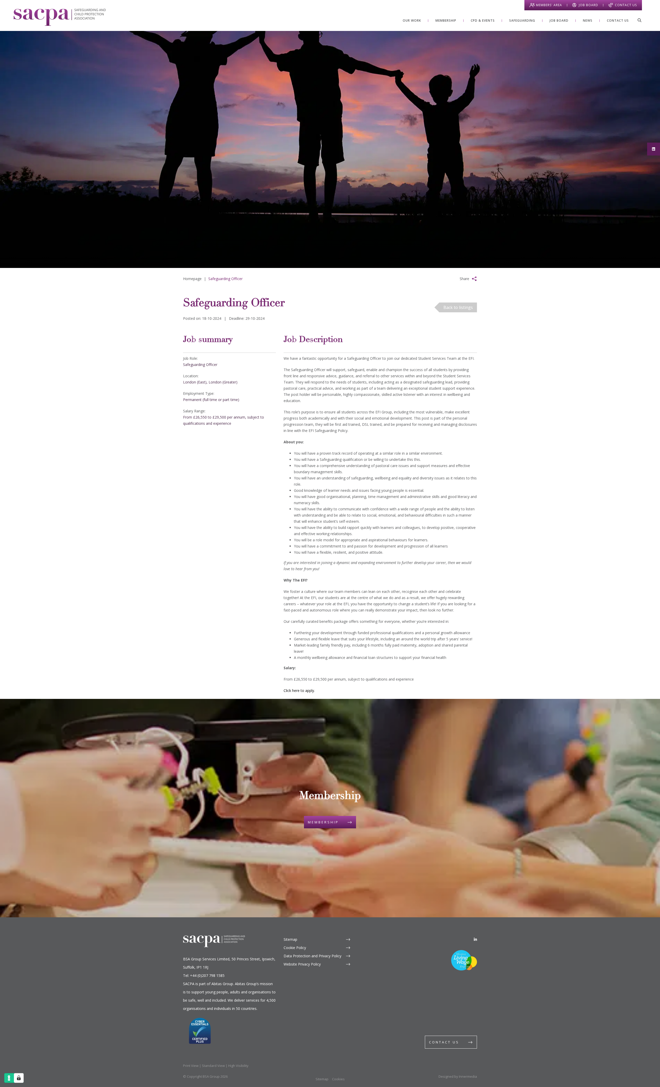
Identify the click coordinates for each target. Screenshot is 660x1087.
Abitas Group (222, 983)
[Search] (639, 20)
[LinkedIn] (475, 939)
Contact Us (626, 5)
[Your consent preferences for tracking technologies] (19, 1078)
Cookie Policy (295, 947)
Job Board (588, 5)
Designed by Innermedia (458, 1076)
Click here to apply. (300, 690)
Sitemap (290, 939)
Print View (191, 1065)
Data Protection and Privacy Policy (312, 955)
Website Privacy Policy (302, 964)
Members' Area (549, 5)
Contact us (444, 1042)
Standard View (213, 1065)
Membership (323, 822)
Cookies (338, 1079)
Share (464, 278)
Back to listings (458, 307)
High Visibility (238, 1065)
